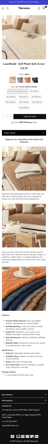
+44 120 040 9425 (9, 421)
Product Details (9, 133)
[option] (24, 37)
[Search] (7, 8)
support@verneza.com (10, 425)
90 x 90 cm (24, 97)
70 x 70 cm (34, 91)
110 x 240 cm (24, 108)
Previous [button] (4, 37)
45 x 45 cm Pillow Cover (17, 91)
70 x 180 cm (11, 97)
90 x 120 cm (36, 97)
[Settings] (39, 8)
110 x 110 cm (23, 102)
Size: (24, 87)
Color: (24, 74)
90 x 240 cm (10, 102)
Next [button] (44, 37)
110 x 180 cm (36, 102)
